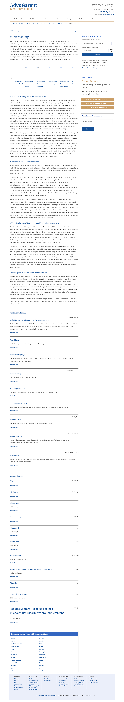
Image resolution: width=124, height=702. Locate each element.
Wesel (41, 671)
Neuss (41, 660)
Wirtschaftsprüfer (34, 686)
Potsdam (13, 665)
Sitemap (94, 4)
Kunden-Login (104, 6)
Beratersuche (48, 679)
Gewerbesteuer (79, 684)
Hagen (41, 646)
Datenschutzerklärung (107, 14)
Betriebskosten (15, 555)
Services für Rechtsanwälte (96, 99)
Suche (23, 19)
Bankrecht (62, 686)
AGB (103, 4)
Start (15, 19)
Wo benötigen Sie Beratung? (90, 48)
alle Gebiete (34, 24)
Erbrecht (62, 682)
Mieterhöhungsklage (17, 355)
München (42, 654)
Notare (31, 684)
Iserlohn (41, 649)
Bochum (41, 638)
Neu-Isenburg (43, 657)
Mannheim (14, 654)
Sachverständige (34, 682)
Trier (40, 668)
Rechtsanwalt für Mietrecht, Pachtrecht (54, 24)
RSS (99, 4)
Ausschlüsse (14, 340)
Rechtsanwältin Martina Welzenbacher (32, 83)
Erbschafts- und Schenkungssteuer (79, 681)
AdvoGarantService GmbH (48, 695)
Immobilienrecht (64, 684)
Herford (13, 649)
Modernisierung (16, 436)
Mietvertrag (15, 31)
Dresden (41, 641)
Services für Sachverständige (96, 107)
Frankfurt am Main (16, 644)
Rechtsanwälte (33, 679)
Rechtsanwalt (34, 19)
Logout (112, 6)
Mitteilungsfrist (15, 420)
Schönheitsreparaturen (18, 594)
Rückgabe (13, 583)
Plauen (41, 663)
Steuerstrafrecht (79, 686)
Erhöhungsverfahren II (18, 403)
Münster (13, 657)
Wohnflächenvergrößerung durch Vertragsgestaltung (29, 320)
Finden (97, 55)
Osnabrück (14, 663)
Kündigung (14, 492)
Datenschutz (109, 4)
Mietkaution (14, 542)
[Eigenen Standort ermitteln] (111, 50)
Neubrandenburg (16, 660)
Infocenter (96, 19)
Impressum (95, 6)
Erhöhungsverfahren (17, 388)
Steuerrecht (62, 680)
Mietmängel (73, 31)
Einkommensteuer (79, 679)
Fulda (41, 644)
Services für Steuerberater (95, 103)
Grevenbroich (15, 646)
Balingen (13, 638)
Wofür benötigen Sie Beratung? (91, 40)
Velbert (13, 671)
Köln (12, 652)
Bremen (13, 641)
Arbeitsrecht (63, 679)
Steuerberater (50, 19)
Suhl (12, 668)
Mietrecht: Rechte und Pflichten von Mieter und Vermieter (31, 569)
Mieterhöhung (75, 24)
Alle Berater (82, 19)
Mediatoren (32, 687)
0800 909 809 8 (106, 12)
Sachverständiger (67, 19)
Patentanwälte (33, 689)
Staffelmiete (14, 455)
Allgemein (13, 481)
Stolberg (41, 665)
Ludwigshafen (43, 652)
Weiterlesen (14, 333)
